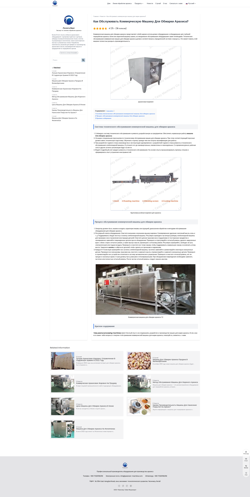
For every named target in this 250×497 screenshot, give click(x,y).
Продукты (138, 3)
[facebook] (123, 486)
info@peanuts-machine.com (131, 476)
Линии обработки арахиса (122, 3)
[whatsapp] (131, 486)
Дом (108, 3)
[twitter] (127, 486)
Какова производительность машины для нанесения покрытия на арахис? (67, 111)
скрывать (110, 111)
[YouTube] (119, 486)
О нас (165, 3)
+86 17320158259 (96, 476)
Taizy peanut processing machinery (107, 333)
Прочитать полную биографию (68, 53)
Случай (158, 3)
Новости (150, 3)
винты (111, 247)
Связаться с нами (176, 3)
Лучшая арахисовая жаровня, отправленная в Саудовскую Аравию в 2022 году (68, 74)
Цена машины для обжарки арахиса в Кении (68, 105)
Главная (96, 16)
